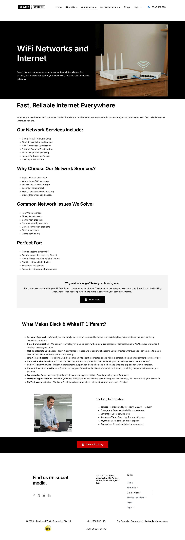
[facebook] (34, 495)
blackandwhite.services (156, 521)
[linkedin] (49, 495)
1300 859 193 (159, 7)
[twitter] (39, 495)
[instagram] (44, 495)
